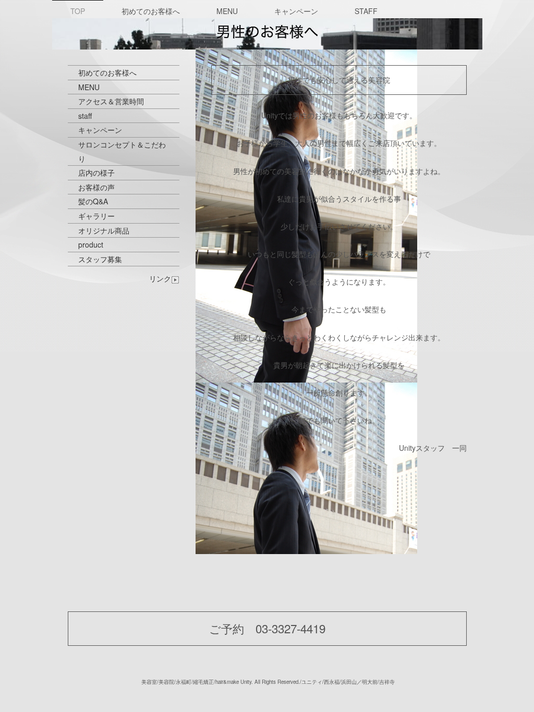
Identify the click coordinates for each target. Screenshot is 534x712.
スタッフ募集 (100, 259)
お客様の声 (96, 187)
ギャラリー (96, 216)
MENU (227, 11)
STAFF (366, 11)
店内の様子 (96, 172)
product (90, 244)
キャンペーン (296, 11)
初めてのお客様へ (151, 11)
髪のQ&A (93, 201)
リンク (160, 278)
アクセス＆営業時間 (111, 101)
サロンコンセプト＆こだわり (122, 151)
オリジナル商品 (103, 230)
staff (85, 116)
